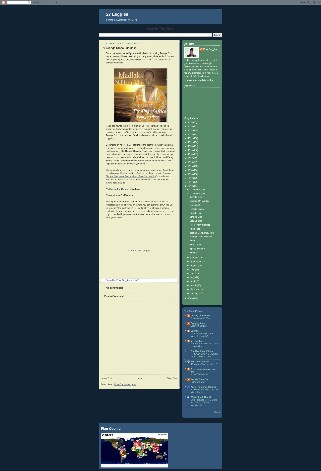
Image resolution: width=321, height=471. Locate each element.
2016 (190, 162)
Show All (217, 412)
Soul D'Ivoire (196, 245)
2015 (190, 166)
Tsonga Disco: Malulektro (202, 233)
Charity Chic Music (200, 316)
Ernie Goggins (210, 49)
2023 (190, 134)
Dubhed (195, 331)
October (194, 257)
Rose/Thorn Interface (200, 225)
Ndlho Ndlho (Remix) (117, 189)
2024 (190, 130)
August (194, 265)
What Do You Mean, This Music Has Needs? (202, 334)
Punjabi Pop (195, 213)
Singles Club (196, 217)
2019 (190, 150)
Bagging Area (198, 323)
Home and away (198, 382)
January (194, 293)
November (195, 194)
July (192, 269)
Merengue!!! (195, 205)
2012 (190, 178)
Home (139, 378)
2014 (190, 170)
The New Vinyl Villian (202, 351)
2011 (190, 182)
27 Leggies (117, 14)
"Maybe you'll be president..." (204, 364)
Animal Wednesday (199, 374)
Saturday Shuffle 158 (200, 318)
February (195, 289)
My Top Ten (196, 341)
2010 (190, 186)
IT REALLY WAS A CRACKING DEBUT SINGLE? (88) (204, 355)
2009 (190, 298)
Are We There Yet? (200, 379)
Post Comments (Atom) (125, 384)
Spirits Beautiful (197, 249)
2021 (190, 142)
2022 (190, 138)
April (192, 281)
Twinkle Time (196, 197)
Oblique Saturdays (199, 326)
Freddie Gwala (197, 209)
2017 (190, 158)
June (193, 273)
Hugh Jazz (195, 229)
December (195, 190)
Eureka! (193, 253)
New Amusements (200, 361)
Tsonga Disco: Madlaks (201, 237)
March (193, 285)
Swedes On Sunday (199, 201)
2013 (190, 174)
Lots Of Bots (196, 221)
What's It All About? (201, 397)
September (196, 261)
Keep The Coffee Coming (203, 387)
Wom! (192, 241)
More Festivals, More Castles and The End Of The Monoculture (204, 402)
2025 (190, 126)
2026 (190, 122)
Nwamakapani (114, 195)
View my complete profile (200, 80)
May (192, 277)
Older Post (172, 378)
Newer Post (106, 378)
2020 (190, 146)
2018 (190, 154)
